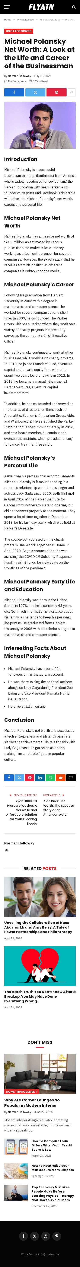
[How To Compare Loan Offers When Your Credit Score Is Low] (16, 1147)
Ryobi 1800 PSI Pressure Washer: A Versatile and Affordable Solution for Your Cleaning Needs (21, 812)
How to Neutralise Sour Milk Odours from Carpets (53, 1167)
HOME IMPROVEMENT (21, 1092)
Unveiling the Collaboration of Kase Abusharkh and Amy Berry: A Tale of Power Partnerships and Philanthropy (38, 927)
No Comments (17, 81)
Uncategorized (19, 31)
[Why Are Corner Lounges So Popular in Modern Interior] (40, 1074)
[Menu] (7, 7)
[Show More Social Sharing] (72, 92)
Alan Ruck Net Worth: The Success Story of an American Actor (58, 808)
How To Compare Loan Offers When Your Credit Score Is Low (52, 1145)
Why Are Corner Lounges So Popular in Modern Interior (32, 1102)
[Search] (73, 7)
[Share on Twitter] (35, 92)
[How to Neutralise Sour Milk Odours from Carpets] (16, 1171)
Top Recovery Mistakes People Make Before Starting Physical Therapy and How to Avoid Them (53, 1193)
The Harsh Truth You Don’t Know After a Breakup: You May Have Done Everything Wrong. (40, 996)
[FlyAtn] (40, 7)
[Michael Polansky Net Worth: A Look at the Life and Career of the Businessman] (40, 125)
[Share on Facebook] (14, 92)
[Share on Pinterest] (57, 92)
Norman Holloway (19, 76)
